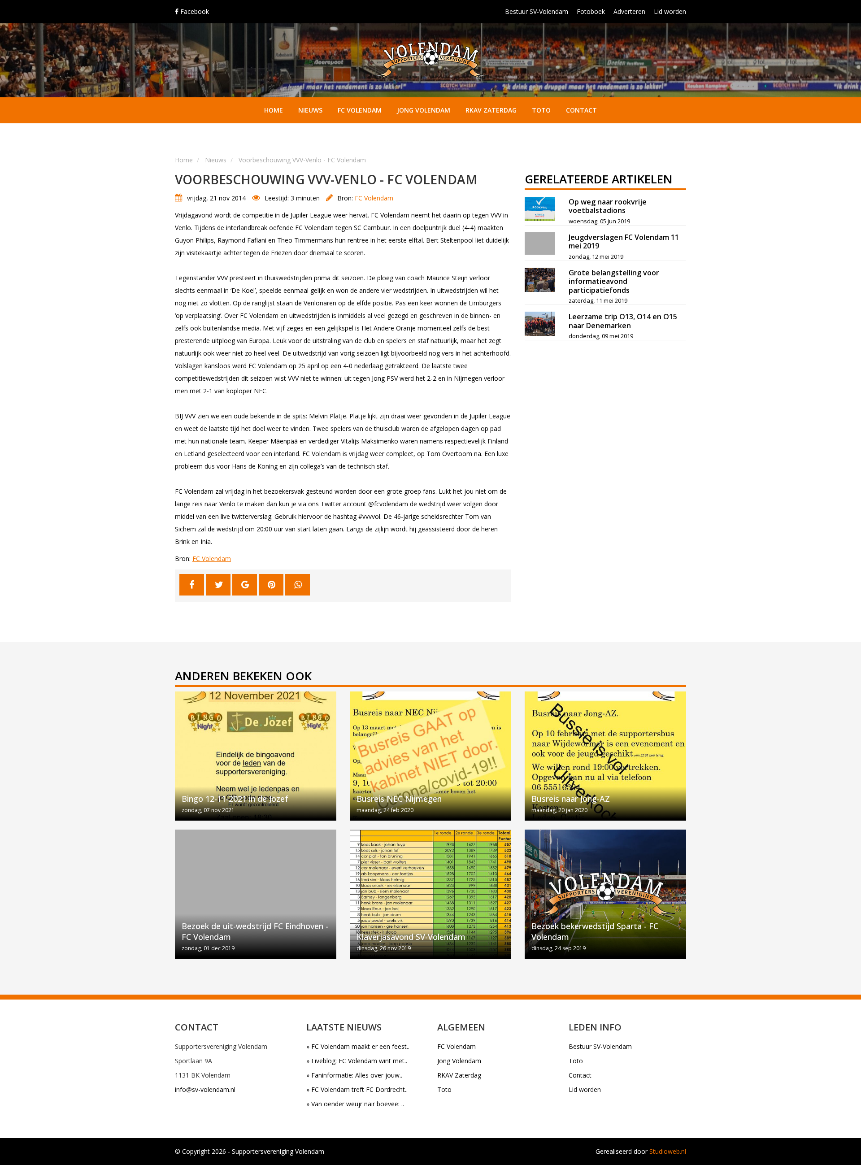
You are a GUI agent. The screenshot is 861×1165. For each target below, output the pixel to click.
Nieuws (310, 110)
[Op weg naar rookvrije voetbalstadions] (540, 209)
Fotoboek (591, 11)
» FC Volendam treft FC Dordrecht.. (357, 1089)
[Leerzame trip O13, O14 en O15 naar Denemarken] (540, 324)
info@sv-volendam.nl (205, 1089)
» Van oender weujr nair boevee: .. (355, 1104)
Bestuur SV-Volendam (536, 11)
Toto (541, 110)
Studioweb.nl (667, 1151)
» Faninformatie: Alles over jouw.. (354, 1075)
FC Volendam (360, 110)
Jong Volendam (423, 110)
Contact (581, 110)
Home (273, 110)
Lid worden (670, 11)
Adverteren (629, 11)
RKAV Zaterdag (491, 110)
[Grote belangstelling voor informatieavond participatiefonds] (540, 280)
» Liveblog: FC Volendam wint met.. (356, 1060)
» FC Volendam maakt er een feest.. (357, 1046)
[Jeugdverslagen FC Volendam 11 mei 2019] (540, 243)
